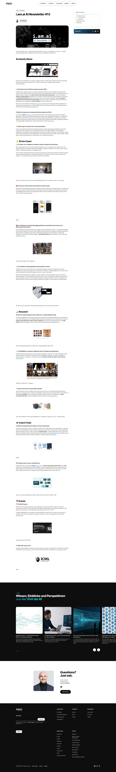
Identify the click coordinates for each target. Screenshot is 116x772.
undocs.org (39, 98)
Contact (73, 717)
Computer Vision (75, 742)
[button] (44, 3)
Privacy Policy (35, 766)
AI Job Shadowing (76, 740)
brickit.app (32, 188)
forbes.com (49, 101)
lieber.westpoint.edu (33, 106)
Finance (58, 738)
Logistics (59, 746)
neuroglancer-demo (52, 396)
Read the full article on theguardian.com (31, 150)
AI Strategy (59, 712)
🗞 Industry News (81, 16)
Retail (58, 753)
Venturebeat (61, 180)
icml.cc (28, 549)
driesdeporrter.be (20, 235)
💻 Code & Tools (81, 21)
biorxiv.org (18, 392)
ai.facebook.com (55, 322)
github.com (38, 465)
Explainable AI (75, 749)
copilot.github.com (54, 433)
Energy (58, 736)
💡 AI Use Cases (81, 17)
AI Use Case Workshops (62, 714)
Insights (89, 717)
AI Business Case (60, 717)
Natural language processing (78, 756)
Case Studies (90, 712)
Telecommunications (61, 755)
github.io (22, 357)
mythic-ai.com (30, 114)
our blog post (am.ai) (62, 549)
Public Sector (60, 750)
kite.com (54, 434)
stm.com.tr (49, 92)
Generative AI (75, 754)
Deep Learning (75, 747)
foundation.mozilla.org (47, 135)
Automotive (59, 734)
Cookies (45, 766)
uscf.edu (49, 272)
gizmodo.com (39, 103)
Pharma (58, 748)
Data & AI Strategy (76, 745)
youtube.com (37, 317)
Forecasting (74, 752)
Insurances (59, 743)
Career (73, 714)
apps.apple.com (28, 193)
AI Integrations (60, 719)
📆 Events (79, 22)
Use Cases (89, 714)
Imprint (40, 766)
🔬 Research (80, 19)
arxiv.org (32, 322)
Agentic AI (74, 734)
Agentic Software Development (75, 737)
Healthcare (59, 741)
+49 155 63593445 (65, 683)
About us (74, 712)
